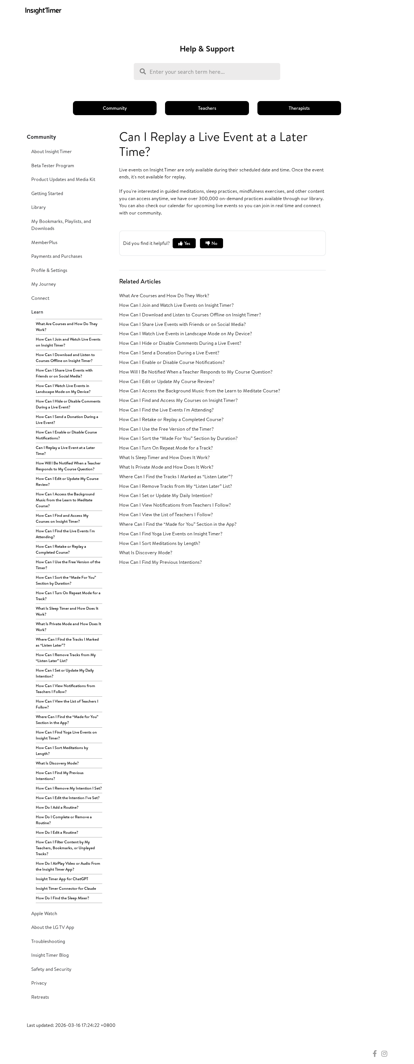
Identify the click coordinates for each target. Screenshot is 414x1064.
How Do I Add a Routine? (57, 807)
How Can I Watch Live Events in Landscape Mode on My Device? (63, 388)
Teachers (207, 108)
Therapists (299, 108)
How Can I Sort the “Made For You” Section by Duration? (66, 580)
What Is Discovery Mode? (57, 763)
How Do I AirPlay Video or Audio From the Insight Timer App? (68, 866)
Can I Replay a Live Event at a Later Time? (65, 450)
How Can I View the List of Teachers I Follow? (67, 704)
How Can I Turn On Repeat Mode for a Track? (68, 596)
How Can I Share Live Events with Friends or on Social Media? (64, 373)
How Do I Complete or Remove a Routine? (64, 820)
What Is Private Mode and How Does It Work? (68, 626)
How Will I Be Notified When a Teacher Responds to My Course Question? (68, 466)
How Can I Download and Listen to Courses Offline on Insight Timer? (65, 357)
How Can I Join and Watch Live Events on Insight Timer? (68, 342)
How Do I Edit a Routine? (57, 832)
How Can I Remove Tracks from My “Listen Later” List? (66, 657)
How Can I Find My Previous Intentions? (60, 775)
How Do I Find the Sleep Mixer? (62, 898)
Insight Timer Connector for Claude (66, 888)
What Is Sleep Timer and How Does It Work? (67, 611)
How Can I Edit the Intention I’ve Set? (68, 798)
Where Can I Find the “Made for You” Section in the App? (67, 719)
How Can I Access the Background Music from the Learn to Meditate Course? (65, 500)
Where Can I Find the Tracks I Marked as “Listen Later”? (67, 642)
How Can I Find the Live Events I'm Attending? (65, 534)
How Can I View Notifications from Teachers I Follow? (65, 688)
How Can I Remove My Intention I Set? (69, 788)
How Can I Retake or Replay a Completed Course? (61, 549)
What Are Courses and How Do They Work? (66, 326)
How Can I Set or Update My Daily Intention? (65, 673)
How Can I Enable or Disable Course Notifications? (66, 435)
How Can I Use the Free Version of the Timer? (68, 565)
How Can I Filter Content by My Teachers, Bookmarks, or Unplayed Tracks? (65, 848)
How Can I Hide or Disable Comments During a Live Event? (68, 404)
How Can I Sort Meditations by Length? (62, 750)
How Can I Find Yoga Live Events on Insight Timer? (66, 735)
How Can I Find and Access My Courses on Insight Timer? (62, 518)
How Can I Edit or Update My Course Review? (67, 481)
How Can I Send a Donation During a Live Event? (67, 419)
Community (115, 108)
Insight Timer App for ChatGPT (62, 879)
